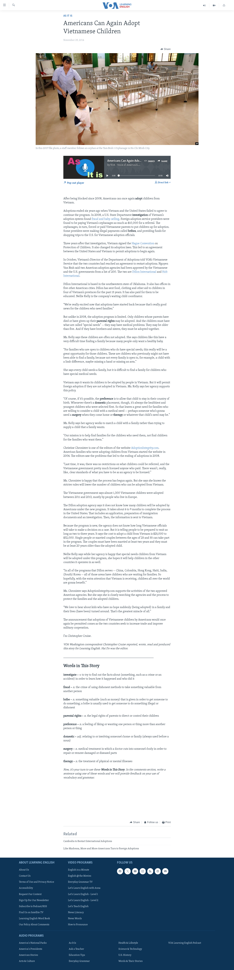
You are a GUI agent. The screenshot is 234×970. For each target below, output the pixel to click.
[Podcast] (158, 871)
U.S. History (124, 955)
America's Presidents (30, 949)
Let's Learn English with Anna (84, 888)
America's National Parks (33, 943)
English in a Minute (78, 870)
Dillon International (144, 272)
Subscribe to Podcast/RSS (33, 906)
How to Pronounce (78, 924)
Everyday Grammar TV (80, 882)
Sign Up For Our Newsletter (34, 900)
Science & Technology (130, 949)
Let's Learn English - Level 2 (83, 900)
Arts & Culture (27, 961)
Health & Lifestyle (128, 943)
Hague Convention (143, 243)
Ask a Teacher (76, 949)
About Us (24, 870)
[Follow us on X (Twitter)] (127, 871)
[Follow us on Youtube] (135, 871)
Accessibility (26, 888)
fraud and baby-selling (105, 219)
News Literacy (76, 912)
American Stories (28, 955)
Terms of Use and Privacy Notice (36, 882)
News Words (75, 918)
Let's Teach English (78, 906)
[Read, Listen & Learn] (224, 5)
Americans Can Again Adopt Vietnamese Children (138, 161)
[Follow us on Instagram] (143, 871)
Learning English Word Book (34, 918)
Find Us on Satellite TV (31, 912)
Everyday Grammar (79, 961)
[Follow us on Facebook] (120, 871)
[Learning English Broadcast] (204, 5)
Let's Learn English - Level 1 (83, 894)
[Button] (165, 49)
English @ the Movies (79, 876)
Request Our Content (30, 894)
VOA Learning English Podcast (184, 943)
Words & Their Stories (130, 961)
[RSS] (150, 871)
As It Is (67, 16)
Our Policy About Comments (34, 924)
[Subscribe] (165, 871)
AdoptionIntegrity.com (145, 448)
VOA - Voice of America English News (130, 165)
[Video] (214, 5)
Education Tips (77, 955)
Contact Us (25, 876)
